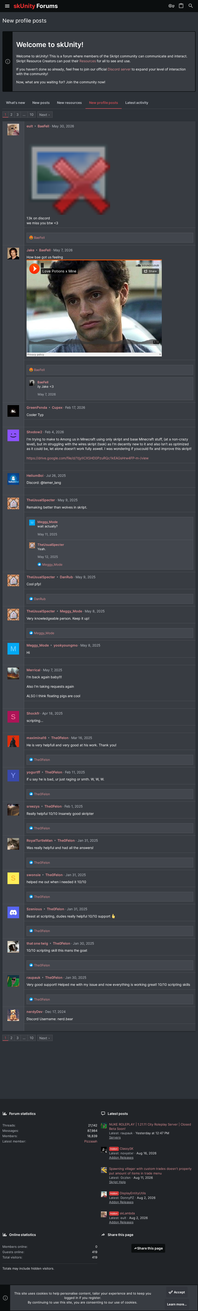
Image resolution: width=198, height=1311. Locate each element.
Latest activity (136, 102)
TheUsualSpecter (41, 500)
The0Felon (60, 738)
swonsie (34, 875)
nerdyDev (34, 1012)
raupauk (33, 977)
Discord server (119, 69)
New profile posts (103, 102)
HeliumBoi (35, 475)
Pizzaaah (90, 1141)
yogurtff (33, 772)
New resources (69, 102)
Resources (87, 61)
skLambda (122, 1213)
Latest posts (118, 1113)
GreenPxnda (37, 407)
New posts (41, 102)
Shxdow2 (34, 432)
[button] (7, 6)
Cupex (57, 407)
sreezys (33, 806)
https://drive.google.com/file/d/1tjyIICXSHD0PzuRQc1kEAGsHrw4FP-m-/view (87, 458)
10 (32, 114)
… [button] (24, 114)
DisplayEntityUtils (128, 1193)
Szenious (34, 909)
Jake (30, 250)
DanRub (66, 577)
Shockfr (33, 713)
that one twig (37, 943)
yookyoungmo (66, 645)
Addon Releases (121, 1157)
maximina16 (36, 738)
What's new (15, 102)
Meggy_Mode (47, 522)
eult (30, 126)
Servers (115, 1137)
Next (43, 115)
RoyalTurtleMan (40, 840)
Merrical (33, 670)
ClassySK (121, 1148)
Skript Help (117, 1182)
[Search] (191, 6)
